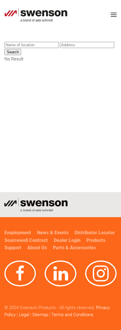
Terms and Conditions (73, 314)
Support (12, 247)
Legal (24, 314)
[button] (114, 14)
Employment (17, 232)
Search (13, 52)
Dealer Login (67, 240)
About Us (37, 247)
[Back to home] (36, 14)
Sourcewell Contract (26, 240)
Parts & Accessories (74, 247)
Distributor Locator (95, 232)
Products (95, 240)
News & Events (53, 232)
